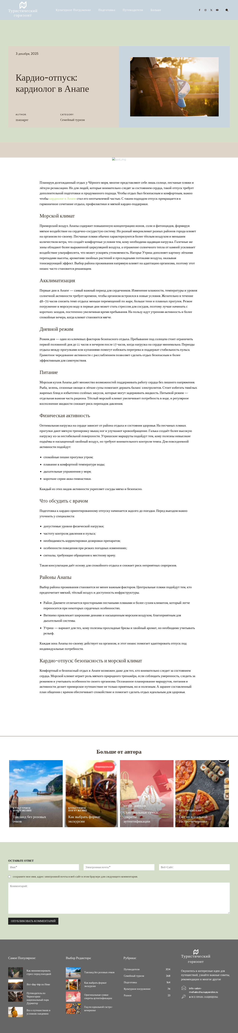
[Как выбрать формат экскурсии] (91, 793)
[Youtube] (217, 10)
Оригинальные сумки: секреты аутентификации (98, 996)
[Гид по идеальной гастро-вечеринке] (202, 793)
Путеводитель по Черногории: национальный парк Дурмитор (38, 998)
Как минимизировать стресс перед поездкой (39, 972)
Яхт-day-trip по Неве (38, 984)
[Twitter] (211, 10)
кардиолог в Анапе (62, 199)
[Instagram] (205, 10)
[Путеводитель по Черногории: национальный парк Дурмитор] (15, 996)
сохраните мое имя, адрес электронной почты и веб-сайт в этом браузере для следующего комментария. (75, 876)
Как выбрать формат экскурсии (84, 819)
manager (22, 120)
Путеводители (135, 806)
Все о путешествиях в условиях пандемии (38, 1012)
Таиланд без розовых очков (99, 972)
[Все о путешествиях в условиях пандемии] (15, 1012)
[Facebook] (200, 10)
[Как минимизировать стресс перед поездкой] (15, 972)
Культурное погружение (22, 809)
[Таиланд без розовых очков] (36, 793)
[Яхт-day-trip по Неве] (15, 984)
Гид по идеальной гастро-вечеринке (193, 819)
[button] (227, 10)
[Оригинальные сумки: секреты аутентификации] (146, 793)
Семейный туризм (72, 120)
